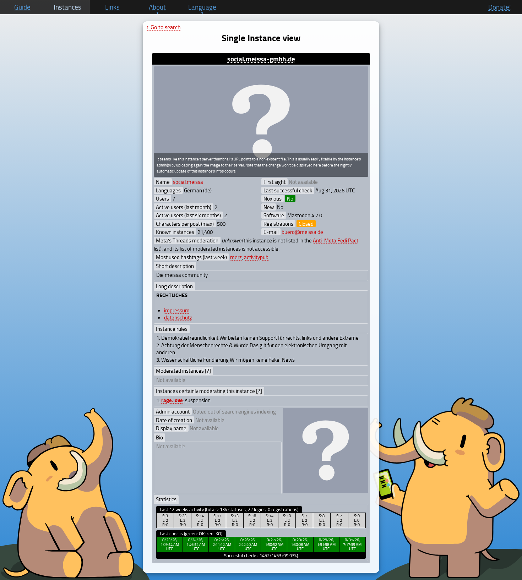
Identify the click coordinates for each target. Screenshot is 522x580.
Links (112, 7)
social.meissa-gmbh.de (261, 59)
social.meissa (188, 181)
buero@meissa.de (302, 231)
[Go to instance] (261, 121)
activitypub (256, 257)
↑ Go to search (163, 27)
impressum (177, 310)
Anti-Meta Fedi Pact (335, 240)
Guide (22, 7)
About (157, 7)
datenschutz (178, 317)
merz (236, 257)
